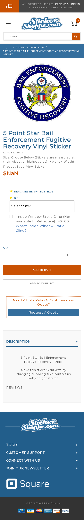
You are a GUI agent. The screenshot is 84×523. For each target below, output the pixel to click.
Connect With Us (23, 460)
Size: (17, 197)
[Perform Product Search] (76, 36)
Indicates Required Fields (33, 191)
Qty (5, 247)
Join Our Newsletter (27, 468)
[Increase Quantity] (68, 255)
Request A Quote (44, 312)
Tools (12, 445)
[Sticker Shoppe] (42, 23)
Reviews (14, 387)
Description (18, 341)
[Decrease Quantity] (16, 255)
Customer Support (25, 453)
